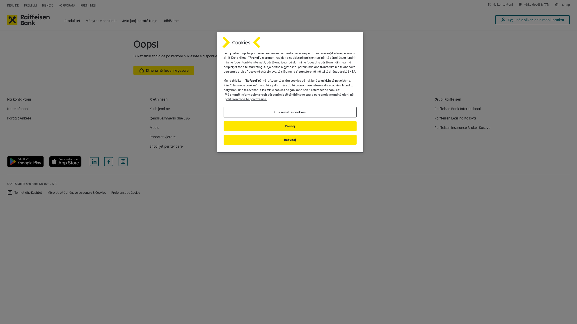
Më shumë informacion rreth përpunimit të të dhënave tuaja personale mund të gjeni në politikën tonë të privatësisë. (289, 96)
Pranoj (290, 126)
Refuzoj (290, 140)
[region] (290, 92)
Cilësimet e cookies (290, 112)
